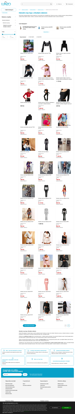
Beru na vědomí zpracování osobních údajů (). (36, 374)
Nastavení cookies (8, 393)
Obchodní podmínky (8, 388)
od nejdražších (39, 36)
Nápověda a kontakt (8, 383)
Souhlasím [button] (66, 407)
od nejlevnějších (31, 36)
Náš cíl (24, 383)
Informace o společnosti (27, 385)
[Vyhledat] (51, 4)
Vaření (41, 388)
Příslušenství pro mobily (44, 383)
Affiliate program (61, 383)
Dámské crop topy (41, 9)
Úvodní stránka (4, 12)
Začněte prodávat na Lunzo (62, 385)
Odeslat (25, 374)
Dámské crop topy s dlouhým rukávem (7, 26)
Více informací (26, 411)
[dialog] (37, 408)
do (10, 36)
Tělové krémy (42, 385)
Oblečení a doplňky (25, 9)
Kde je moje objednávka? (9, 385)
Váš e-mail (6, 374)
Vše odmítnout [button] (55, 407)
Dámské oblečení (33, 9)
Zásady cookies (8, 391)
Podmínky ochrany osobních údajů (11, 390)
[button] (25, 412)
